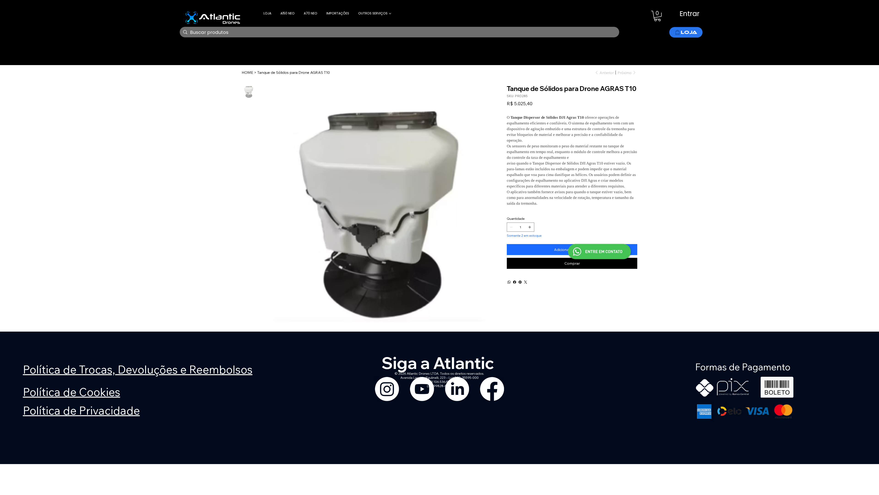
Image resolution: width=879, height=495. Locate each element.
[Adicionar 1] (529, 227)
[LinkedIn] (457, 389)
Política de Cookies (71, 392)
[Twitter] (525, 282)
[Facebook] (514, 282)
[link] (657, 16)
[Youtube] (422, 389)
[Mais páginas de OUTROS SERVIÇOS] (390, 13)
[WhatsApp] (509, 282)
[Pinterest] (520, 282)
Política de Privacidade (81, 410)
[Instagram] (387, 389)
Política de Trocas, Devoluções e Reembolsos (137, 369)
